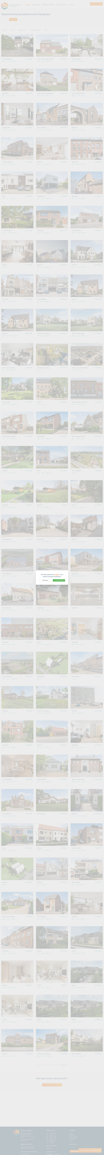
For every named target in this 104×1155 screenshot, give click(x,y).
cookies (56, 574)
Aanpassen (45, 580)
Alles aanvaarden (59, 580)
